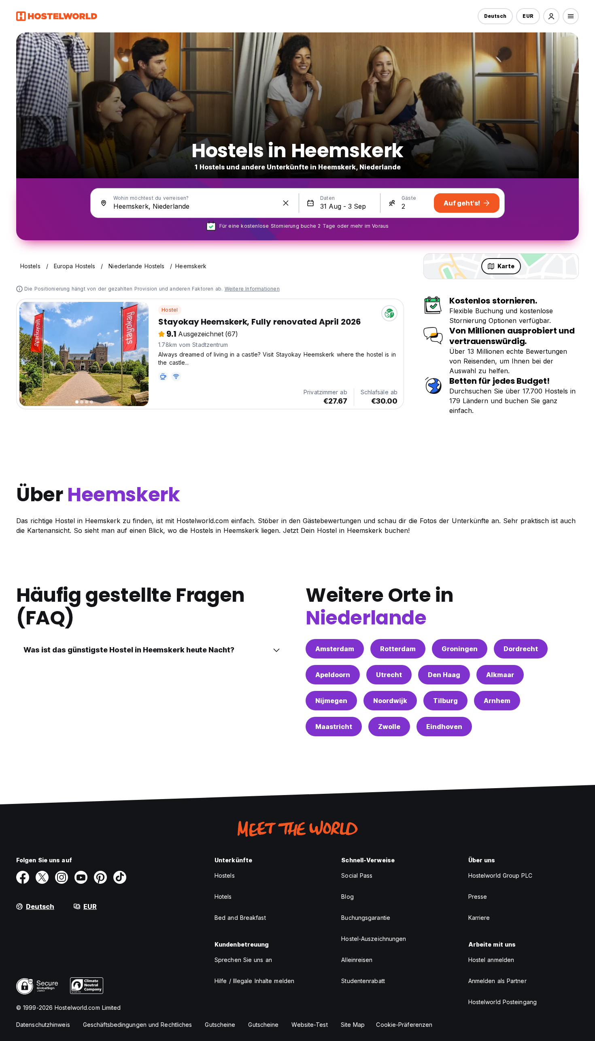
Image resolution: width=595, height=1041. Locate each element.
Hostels (225, 875)
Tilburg (445, 701)
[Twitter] (42, 877)
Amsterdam (334, 649)
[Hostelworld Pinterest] (100, 877)
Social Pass (356, 875)
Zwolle (389, 727)
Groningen (460, 649)
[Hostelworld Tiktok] (119, 877)
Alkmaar (500, 675)
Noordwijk (390, 701)
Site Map (353, 1024)
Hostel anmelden (491, 959)
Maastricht (333, 727)
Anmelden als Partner (497, 980)
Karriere (479, 917)
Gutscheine (220, 1024)
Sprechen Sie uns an (243, 959)
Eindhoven (444, 727)
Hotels (223, 896)
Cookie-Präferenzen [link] (404, 1024)
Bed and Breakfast (240, 917)
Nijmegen (331, 701)
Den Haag (444, 675)
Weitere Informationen (252, 289)
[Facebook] (22, 877)
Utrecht (389, 675)
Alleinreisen (356, 959)
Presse (477, 896)
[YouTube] (80, 877)
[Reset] (285, 203)
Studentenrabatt (363, 980)
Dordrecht (521, 649)
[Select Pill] (551, 16)
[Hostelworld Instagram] (61, 877)
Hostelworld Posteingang (502, 1001)
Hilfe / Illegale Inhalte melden (254, 980)
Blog (347, 896)
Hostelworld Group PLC (500, 875)
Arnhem (497, 701)
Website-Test (309, 1024)
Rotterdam (398, 649)
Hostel (170, 310)
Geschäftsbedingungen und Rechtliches (137, 1024)
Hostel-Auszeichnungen (373, 938)
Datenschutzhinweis (43, 1024)
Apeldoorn (332, 675)
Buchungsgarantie (365, 917)
